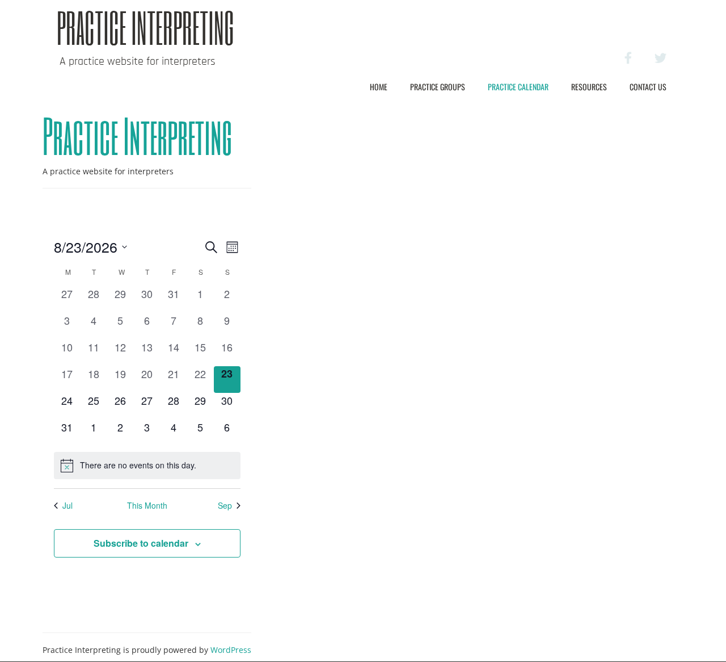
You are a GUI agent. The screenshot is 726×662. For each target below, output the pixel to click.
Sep (225, 505)
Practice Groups (437, 87)
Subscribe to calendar (141, 543)
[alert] (147, 465)
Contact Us (648, 87)
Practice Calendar (518, 87)
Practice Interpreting (145, 27)
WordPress (230, 649)
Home (378, 87)
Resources (589, 87)
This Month (147, 505)
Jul (67, 505)
